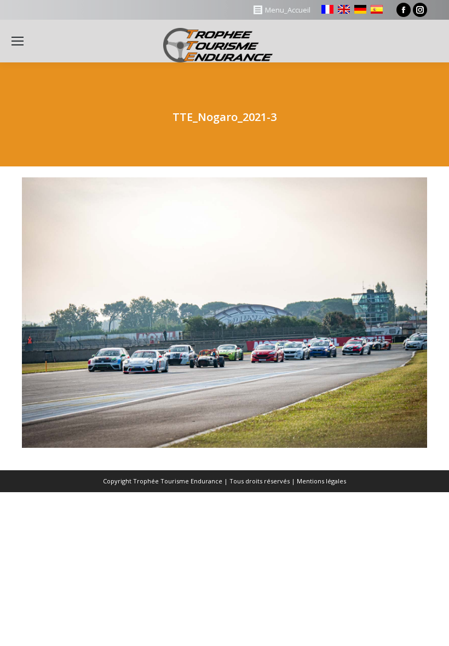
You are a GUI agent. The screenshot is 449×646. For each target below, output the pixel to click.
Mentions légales (321, 481)
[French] (327, 9)
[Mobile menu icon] (17, 41)
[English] (344, 9)
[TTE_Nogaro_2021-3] (224, 312)
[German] (360, 9)
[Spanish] (377, 9)
